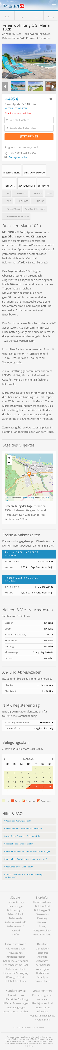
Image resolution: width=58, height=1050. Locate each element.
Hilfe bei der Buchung (16, 999)
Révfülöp (42, 922)
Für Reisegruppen (15, 956)
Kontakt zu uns (15, 995)
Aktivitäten (42, 960)
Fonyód (15, 930)
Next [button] (51, 63)
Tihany (42, 926)
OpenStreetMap (28, 497)
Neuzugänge (16, 952)
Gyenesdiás (42, 914)
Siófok (15, 934)
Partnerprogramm (42, 995)
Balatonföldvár (15, 914)
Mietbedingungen (15, 1007)
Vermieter (42, 999)
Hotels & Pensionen (16, 981)
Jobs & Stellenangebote (42, 1015)
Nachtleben (42, 973)
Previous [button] (7, 63)
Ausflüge (42, 956)
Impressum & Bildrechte (42, 1009)
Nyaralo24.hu (42, 1019)
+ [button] (9, 458)
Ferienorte (42, 952)
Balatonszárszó (15, 926)
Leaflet (8, 497)
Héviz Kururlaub (42, 934)
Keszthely (42, 918)
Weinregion (42, 969)
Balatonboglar (16, 906)
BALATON (31, 1027)
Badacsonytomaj (42, 902)
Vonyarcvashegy (42, 930)
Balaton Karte (42, 981)
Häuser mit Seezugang (15, 973)
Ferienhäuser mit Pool (15, 964)
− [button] (9, 463)
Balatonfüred (42, 906)
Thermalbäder (42, 964)
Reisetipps (42, 977)
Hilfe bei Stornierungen (16, 1003)
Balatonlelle (15, 918)
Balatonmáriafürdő (15, 922)
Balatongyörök (42, 910)
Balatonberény (16, 902)
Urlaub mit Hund (15, 969)
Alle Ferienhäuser (15, 948)
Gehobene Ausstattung (15, 960)
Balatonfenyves (15, 910)
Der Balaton (42, 948)
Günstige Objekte (15, 977)
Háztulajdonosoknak (42, 1003)
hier (30, 1045)
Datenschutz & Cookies (15, 1011)
